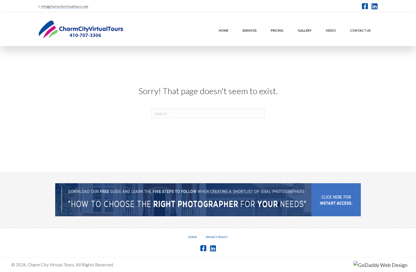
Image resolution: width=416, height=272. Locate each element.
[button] (364, 6)
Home (192, 237)
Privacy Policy (217, 237)
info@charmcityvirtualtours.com (64, 6)
